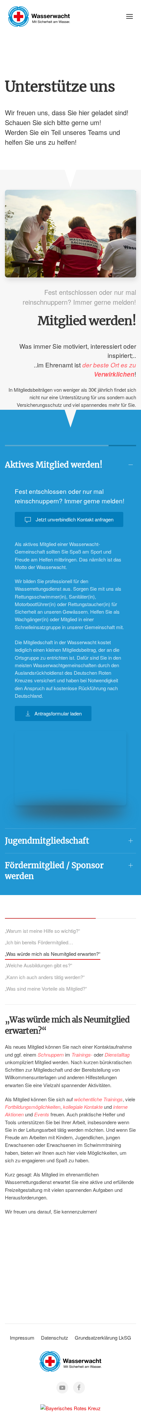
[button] (129, 16)
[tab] (42, 931)
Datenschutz (54, 1337)
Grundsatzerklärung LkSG (103, 1337)
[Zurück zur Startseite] (39, 16)
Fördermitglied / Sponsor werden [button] (54, 871)
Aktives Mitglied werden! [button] (54, 465)
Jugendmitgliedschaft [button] (47, 841)
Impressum (22, 1337)
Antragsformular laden (58, 713)
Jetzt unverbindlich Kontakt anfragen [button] (73, 519)
